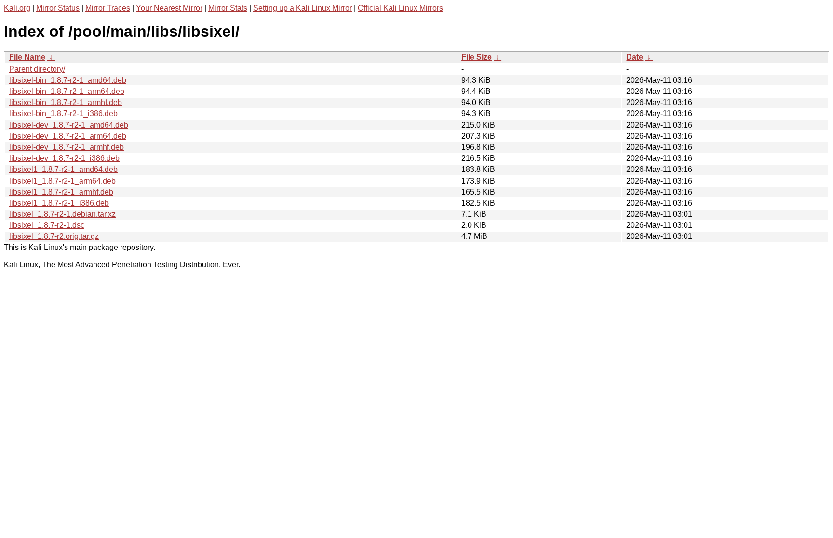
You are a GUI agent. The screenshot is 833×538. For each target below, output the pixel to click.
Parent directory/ (37, 69)
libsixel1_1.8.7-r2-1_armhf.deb (61, 192)
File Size (476, 57)
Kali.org (17, 8)
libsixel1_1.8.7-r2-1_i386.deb (59, 203)
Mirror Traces (107, 8)
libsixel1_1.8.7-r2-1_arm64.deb (62, 181)
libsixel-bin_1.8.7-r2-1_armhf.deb (65, 102)
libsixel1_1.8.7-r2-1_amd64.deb (63, 169)
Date (634, 57)
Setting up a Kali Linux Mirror (302, 8)
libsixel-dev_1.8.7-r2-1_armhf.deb (66, 147)
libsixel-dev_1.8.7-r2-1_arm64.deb (67, 136)
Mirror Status (58, 8)
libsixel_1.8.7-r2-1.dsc (46, 225)
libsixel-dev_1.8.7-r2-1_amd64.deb (68, 125)
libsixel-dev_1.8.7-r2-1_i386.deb (64, 158)
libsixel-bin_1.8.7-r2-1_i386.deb (63, 113)
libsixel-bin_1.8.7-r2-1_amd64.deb (67, 80)
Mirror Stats (227, 8)
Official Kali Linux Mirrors (400, 8)
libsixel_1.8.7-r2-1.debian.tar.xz (62, 214)
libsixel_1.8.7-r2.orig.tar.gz (54, 236)
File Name (27, 57)
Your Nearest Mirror (169, 8)
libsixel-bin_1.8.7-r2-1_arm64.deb (66, 91)
